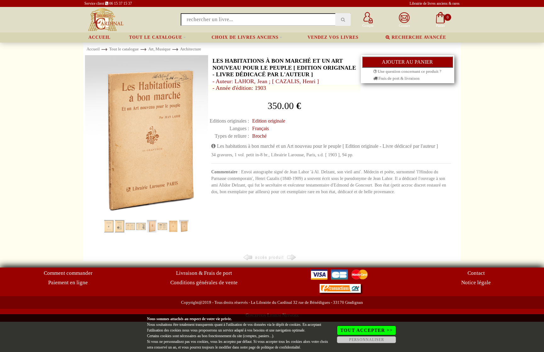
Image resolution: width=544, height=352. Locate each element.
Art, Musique (159, 49)
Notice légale (476, 283)
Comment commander (68, 273)
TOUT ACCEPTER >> (366, 330)
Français (260, 128)
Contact (476, 273)
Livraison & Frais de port (204, 273)
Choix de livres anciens (245, 37)
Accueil (99, 37)
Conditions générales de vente (204, 283)
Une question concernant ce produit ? (409, 71)
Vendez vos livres (333, 37)
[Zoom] (146, 137)
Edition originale (268, 121)
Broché (259, 136)
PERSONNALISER (366, 340)
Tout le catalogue (155, 37)
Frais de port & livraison (398, 78)
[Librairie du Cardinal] (105, 19)
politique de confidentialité (280, 347)
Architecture (190, 49)
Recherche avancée (418, 37)
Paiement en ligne (68, 283)
